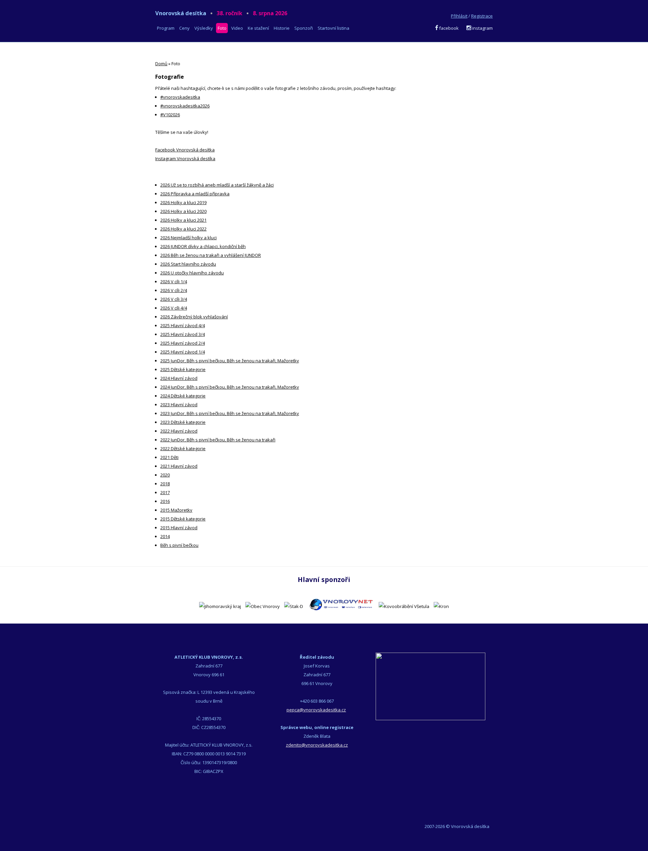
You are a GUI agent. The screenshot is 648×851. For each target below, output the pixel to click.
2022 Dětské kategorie (183, 448)
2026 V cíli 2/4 (173, 290)
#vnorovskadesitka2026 (185, 106)
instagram (482, 28)
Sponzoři (303, 28)
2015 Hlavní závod (178, 528)
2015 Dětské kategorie (183, 519)
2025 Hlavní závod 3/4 (182, 334)
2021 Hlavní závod (178, 466)
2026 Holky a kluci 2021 (183, 220)
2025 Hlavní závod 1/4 (182, 352)
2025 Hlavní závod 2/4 (182, 343)
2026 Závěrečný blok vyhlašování (194, 317)
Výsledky (203, 28)
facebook (448, 28)
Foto (222, 28)
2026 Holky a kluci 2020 (183, 211)
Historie (282, 28)
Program (165, 28)
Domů (161, 63)
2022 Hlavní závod (178, 431)
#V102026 (170, 115)
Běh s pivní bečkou (179, 545)
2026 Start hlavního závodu (188, 264)
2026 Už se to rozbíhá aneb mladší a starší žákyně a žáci (217, 185)
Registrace (482, 16)
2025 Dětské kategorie (183, 369)
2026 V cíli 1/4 (173, 281)
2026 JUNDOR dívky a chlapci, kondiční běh (203, 246)
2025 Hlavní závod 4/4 (182, 325)
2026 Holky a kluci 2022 (183, 229)
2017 (165, 492)
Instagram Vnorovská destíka (185, 158)
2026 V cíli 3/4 (173, 299)
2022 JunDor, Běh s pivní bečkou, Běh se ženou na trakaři (217, 440)
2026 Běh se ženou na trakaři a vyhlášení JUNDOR (210, 255)
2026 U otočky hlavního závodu (192, 273)
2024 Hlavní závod (178, 378)
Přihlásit (459, 16)
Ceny (184, 28)
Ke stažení (258, 28)
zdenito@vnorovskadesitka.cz (317, 745)
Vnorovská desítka (221, 13)
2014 (165, 536)
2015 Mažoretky (176, 510)
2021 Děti (169, 457)
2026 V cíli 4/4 (173, 308)
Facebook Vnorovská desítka (185, 150)
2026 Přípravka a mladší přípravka (195, 194)
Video (237, 28)
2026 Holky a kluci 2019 (183, 202)
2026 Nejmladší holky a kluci (188, 238)
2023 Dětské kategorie (183, 422)
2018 (165, 484)
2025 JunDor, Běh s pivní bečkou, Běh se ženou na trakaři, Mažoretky (229, 361)
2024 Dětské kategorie (183, 396)
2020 (165, 475)
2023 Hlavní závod (178, 405)
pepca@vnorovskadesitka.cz (316, 710)
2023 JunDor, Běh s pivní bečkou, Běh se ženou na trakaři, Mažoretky (229, 413)
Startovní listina (333, 28)
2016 (165, 501)
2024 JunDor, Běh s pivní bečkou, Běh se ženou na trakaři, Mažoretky (229, 387)
